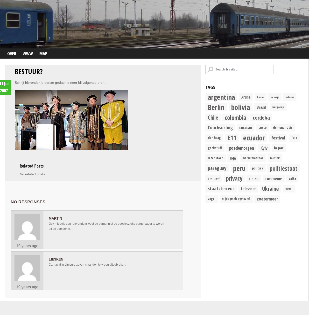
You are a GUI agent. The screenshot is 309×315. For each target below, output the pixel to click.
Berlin (216, 107)
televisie (248, 188)
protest (254, 178)
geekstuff (215, 148)
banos (260, 97)
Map (43, 53)
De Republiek (154, 24)
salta (292, 178)
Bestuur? (29, 72)
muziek (275, 158)
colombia (235, 117)
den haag (214, 138)
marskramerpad (253, 158)
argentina (221, 97)
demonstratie (283, 127)
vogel (212, 199)
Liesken (56, 259)
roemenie (273, 178)
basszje (275, 97)
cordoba (261, 117)
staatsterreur (221, 188)
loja (233, 158)
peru (239, 168)
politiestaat (283, 168)
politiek (257, 168)
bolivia (240, 107)
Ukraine (270, 188)
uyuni (288, 188)
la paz (279, 148)
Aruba (246, 97)
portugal (213, 178)
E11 (232, 138)
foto (294, 138)
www (28, 53)
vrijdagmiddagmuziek (236, 199)
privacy (234, 178)
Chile (213, 117)
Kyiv (263, 148)
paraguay (217, 168)
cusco (263, 127)
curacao (245, 127)
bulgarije (278, 107)
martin (55, 218)
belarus (290, 97)
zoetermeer (267, 199)
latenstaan (215, 158)
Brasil (261, 107)
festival (278, 138)
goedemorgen (241, 148)
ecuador (254, 138)
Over (11, 53)
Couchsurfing (220, 127)
